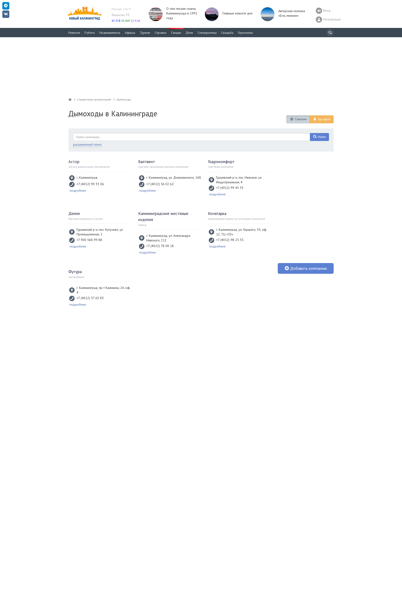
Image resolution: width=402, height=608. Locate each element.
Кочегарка (217, 213)
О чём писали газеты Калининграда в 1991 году (181, 13)
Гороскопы (245, 32)
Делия (74, 213)
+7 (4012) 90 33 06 (90, 184)
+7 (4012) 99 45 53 (230, 188)
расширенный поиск (87, 144)
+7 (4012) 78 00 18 (160, 246)
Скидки (176, 32)
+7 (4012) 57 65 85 (90, 298)
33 (121, 15)
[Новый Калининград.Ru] (70, 99)
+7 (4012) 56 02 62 (160, 184)
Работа (90, 32)
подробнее (78, 190)
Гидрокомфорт (221, 161)
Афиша (130, 32)
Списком (300, 119)
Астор (73, 161)
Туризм (145, 32)
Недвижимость (109, 32)
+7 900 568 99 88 (89, 240)
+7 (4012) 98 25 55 (230, 240)
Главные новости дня (237, 13)
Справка (160, 32)
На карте (324, 119)
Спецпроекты (207, 32)
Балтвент (146, 161)
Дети (189, 32)
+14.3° (121, 9)
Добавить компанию (308, 268)
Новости (74, 32)
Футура (75, 271)
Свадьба (227, 32)
